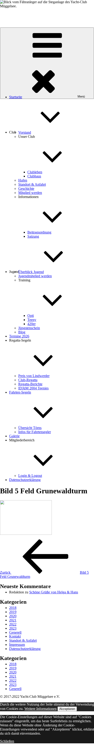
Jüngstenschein (29, 328)
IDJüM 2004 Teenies (33, 388)
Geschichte (26, 188)
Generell (15, 632)
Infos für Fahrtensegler (34, 432)
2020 (12, 616)
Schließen (7, 741)
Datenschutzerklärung (25, 480)
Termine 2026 (19, 336)
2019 (12, 612)
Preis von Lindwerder (34, 376)
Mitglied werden (30, 193)
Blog (21, 332)
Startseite (15, 97)
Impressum (17, 644)
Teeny (31, 320)
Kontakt (15, 636)
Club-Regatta (27, 380)
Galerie (14, 436)
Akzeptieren (67, 709)
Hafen (22, 180)
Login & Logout (30, 476)
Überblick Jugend (31, 272)
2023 (12, 628)
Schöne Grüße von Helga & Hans (53, 592)
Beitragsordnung (39, 232)
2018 (12, 608)
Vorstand (24, 132)
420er (31, 324)
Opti (30, 316)
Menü (81, 96)
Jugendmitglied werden (35, 276)
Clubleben (34, 172)
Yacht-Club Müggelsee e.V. (20, 14)
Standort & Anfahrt (32, 184)
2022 (12, 624)
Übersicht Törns (30, 428)
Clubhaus (34, 176)
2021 (12, 620)
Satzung (33, 236)
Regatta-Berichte (30, 384)
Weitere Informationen (40, 709)
